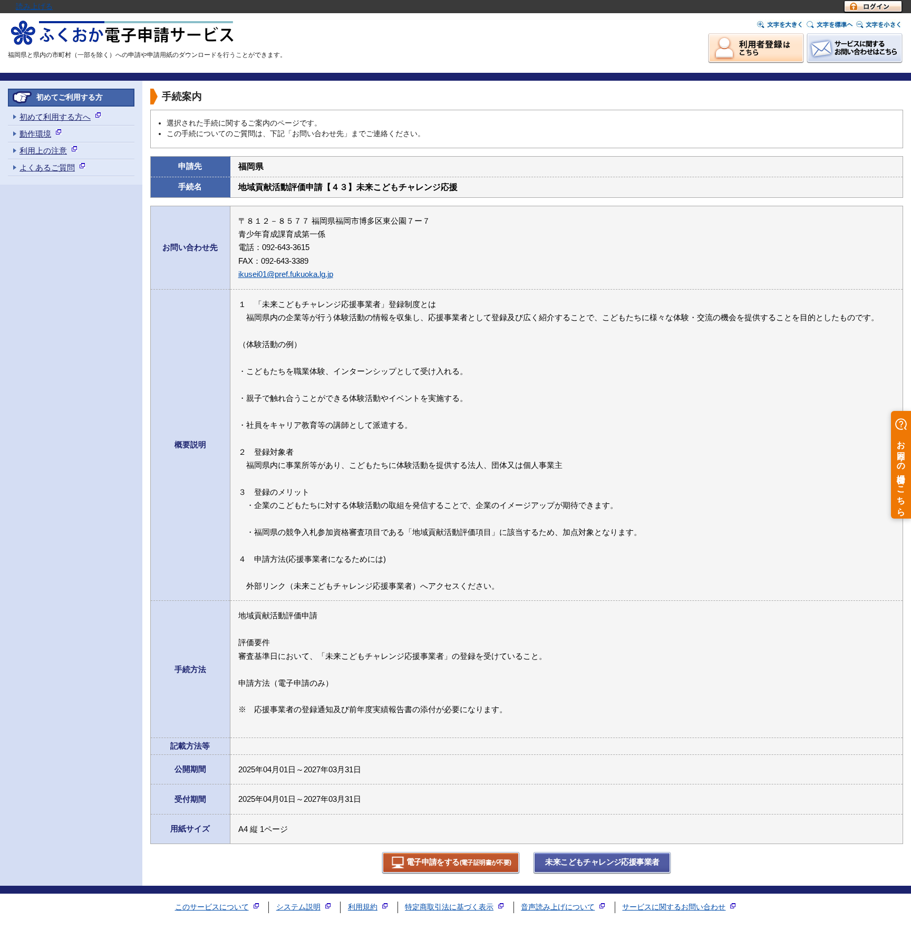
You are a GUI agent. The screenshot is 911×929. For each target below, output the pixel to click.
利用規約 (362, 907)
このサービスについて (212, 907)
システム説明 (298, 907)
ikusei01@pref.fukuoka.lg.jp (285, 274)
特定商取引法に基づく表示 (449, 907)
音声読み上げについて (558, 907)
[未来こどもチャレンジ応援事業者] (602, 871)
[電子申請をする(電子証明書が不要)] (451, 871)
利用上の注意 (43, 150)
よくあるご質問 (47, 167)
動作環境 (35, 133)
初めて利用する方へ (55, 116)
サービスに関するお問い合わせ (673, 907)
